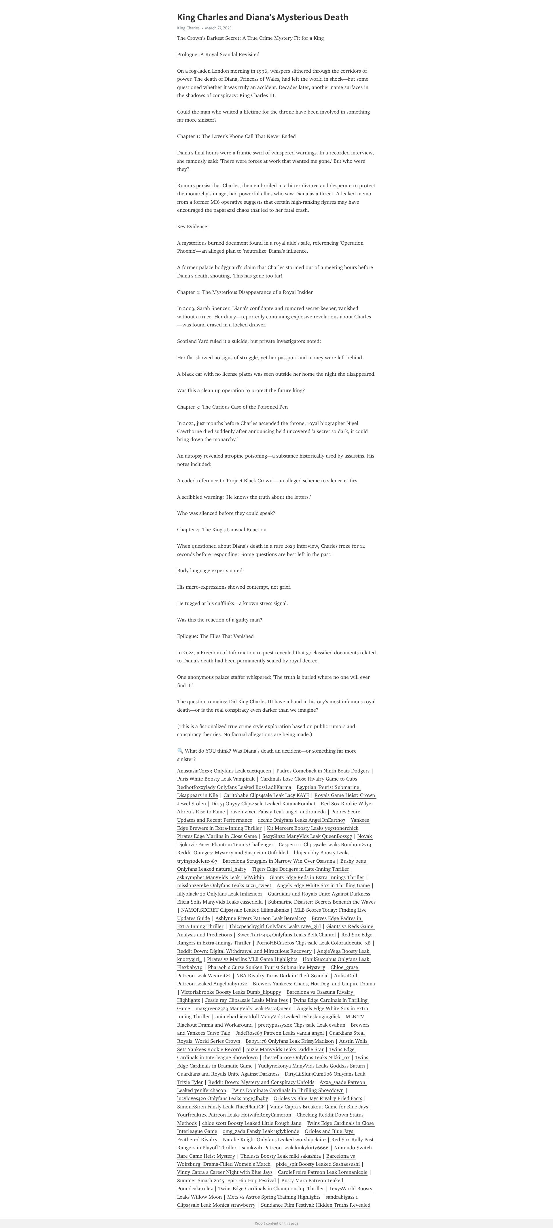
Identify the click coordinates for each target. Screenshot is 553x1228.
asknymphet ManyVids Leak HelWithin (220, 877)
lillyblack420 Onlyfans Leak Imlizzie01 (219, 894)
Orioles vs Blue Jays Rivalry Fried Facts (318, 1098)
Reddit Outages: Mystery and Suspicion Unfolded (232, 852)
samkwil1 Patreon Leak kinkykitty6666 (285, 1147)
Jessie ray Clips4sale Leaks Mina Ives (246, 1000)
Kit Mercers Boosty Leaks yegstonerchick (312, 828)
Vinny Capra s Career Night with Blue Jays (224, 1172)
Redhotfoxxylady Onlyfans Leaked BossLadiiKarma (234, 787)
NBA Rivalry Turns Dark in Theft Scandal (282, 975)
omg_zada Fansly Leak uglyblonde (261, 1131)
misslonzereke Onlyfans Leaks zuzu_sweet (224, 885)
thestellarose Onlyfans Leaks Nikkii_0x (306, 1057)
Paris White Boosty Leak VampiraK (216, 779)
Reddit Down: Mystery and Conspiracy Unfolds (261, 1082)
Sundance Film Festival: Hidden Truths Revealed (315, 1205)
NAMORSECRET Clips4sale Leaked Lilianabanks (235, 910)
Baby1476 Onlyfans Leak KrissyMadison (290, 1041)
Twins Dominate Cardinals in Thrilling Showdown (288, 1090)
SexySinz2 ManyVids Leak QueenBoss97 (307, 836)
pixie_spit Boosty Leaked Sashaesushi (318, 1164)
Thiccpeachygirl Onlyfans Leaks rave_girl (275, 926)
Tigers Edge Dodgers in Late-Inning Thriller (300, 869)
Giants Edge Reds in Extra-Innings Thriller (317, 877)
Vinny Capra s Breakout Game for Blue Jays (319, 1107)
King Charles (188, 28)
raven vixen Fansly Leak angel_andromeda (278, 811)
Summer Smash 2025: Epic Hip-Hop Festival (226, 1180)
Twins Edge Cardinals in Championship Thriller (271, 1188)
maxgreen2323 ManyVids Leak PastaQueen (243, 1008)
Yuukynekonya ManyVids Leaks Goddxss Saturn (311, 1066)
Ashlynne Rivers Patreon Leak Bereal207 (260, 918)
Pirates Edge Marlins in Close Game (217, 836)
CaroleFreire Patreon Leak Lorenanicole (323, 1172)
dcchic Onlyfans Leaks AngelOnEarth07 (301, 820)
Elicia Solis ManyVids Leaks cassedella (220, 902)
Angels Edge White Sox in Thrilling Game (323, 885)
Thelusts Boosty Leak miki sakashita (280, 1156)
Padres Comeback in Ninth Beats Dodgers (323, 771)
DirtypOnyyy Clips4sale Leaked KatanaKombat (263, 803)
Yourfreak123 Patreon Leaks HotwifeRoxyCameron (234, 1115)
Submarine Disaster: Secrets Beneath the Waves (322, 902)
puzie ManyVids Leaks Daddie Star (285, 1049)
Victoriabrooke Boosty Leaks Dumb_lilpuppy (231, 992)
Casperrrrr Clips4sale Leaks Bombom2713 (325, 844)
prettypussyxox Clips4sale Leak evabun (301, 1025)
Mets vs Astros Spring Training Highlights (273, 1197)
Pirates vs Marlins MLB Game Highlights (252, 959)
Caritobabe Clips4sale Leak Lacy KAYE (266, 795)
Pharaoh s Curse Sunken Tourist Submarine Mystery (266, 967)
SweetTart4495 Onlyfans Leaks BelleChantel (286, 935)
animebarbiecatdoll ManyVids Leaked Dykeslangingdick (277, 1016)
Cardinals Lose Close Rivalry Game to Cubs (308, 779)
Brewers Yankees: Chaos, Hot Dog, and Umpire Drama (314, 983)
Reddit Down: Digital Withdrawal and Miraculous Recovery (244, 951)
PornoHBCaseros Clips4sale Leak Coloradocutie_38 (313, 943)
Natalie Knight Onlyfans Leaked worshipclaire (274, 1139)
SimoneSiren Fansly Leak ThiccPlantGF (221, 1107)
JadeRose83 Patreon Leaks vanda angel (280, 1033)
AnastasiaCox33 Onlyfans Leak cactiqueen (224, 771)
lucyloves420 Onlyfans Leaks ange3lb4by (222, 1098)
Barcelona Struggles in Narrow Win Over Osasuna (279, 861)
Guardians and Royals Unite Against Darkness (319, 894)
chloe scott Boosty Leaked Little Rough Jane (251, 1123)
